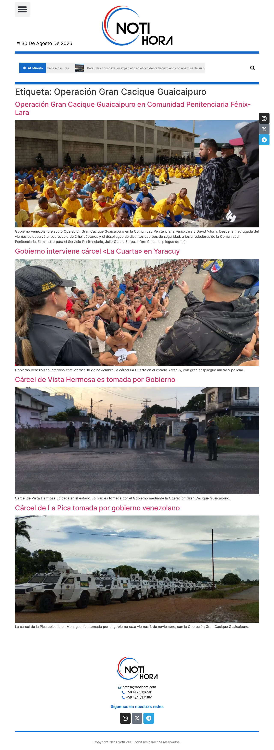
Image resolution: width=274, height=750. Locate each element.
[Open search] (252, 67)
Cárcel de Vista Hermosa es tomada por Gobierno (95, 379)
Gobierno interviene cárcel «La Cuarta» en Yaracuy (97, 251)
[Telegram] (264, 139)
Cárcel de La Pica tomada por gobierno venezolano (97, 508)
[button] (22, 9)
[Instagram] (264, 118)
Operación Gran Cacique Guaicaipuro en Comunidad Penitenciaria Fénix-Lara (133, 108)
